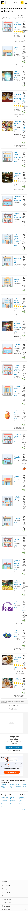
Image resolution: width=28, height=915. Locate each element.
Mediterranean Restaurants (22, 804)
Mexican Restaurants (19, 29)
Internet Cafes (4, 797)
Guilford (10, 701)
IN (6, 701)
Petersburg (18, 786)
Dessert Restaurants (13, 804)
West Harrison (3, 787)
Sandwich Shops (12, 801)
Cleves (24, 784)
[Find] (22, 2)
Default (23, 15)
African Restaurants (13, 798)
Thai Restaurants (22, 801)
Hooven (24, 786)
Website (15, 33)
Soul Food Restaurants (4, 807)
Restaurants (16, 701)
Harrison (12, 784)
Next (18, 708)
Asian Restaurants (4, 804)
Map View (6, 17)
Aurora (17, 784)
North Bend (11, 787)
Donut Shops (4, 800)
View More (24, 809)
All (14, 17)
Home (2, 701)
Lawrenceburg (4, 784)
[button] (26, 3)
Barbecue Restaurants (22, 798)
